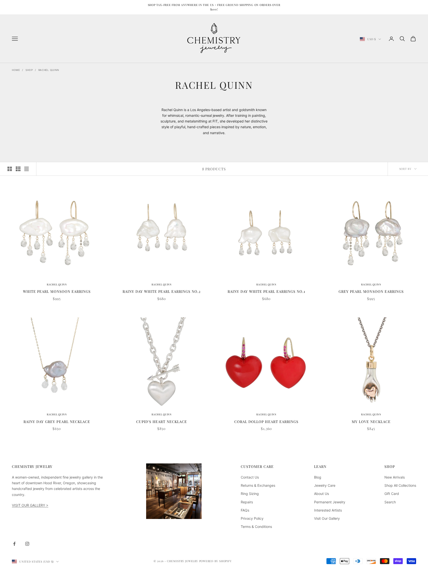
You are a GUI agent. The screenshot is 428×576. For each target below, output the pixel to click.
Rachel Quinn (48, 69)
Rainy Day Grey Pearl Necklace (57, 421)
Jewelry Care (324, 485)
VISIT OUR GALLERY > (30, 505)
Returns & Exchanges (258, 485)
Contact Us (250, 477)
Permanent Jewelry (329, 502)
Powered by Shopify (215, 561)
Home (16, 69)
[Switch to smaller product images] (18, 169)
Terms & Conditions (256, 526)
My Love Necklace (371, 421)
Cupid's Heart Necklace (161, 421)
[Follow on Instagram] (27, 543)
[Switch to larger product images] (9, 169)
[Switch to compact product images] (26, 169)
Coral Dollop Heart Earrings (266, 421)
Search (390, 502)
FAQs (245, 510)
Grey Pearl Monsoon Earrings (371, 291)
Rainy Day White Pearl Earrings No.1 (266, 291)
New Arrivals (394, 477)
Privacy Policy (252, 518)
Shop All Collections (400, 485)
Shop (29, 69)
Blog (317, 477)
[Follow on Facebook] (14, 543)
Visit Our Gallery (327, 518)
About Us (321, 493)
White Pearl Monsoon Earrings (57, 291)
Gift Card (391, 493)
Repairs (247, 502)
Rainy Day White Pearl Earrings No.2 (162, 291)
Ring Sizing (250, 493)
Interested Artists (328, 510)
